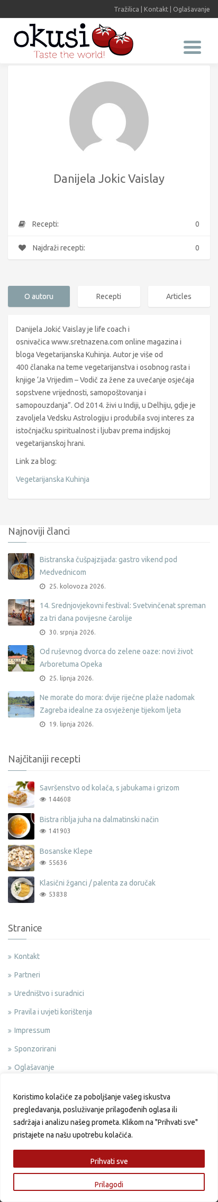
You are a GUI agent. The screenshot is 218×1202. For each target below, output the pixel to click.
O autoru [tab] (38, 296)
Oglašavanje (191, 9)
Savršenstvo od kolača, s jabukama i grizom (109, 788)
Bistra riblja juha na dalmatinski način (99, 819)
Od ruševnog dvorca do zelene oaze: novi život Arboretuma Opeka (116, 657)
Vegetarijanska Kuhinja (52, 479)
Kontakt (156, 9)
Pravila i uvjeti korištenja (53, 1012)
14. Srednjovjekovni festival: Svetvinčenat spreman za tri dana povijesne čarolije (123, 611)
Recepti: (115, 224)
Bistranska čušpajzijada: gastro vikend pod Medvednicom (108, 565)
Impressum (32, 1030)
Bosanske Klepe (66, 851)
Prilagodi (109, 1184)
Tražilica (126, 9)
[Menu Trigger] (192, 46)
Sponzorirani (35, 1049)
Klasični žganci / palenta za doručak (98, 883)
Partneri (27, 975)
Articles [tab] (179, 296)
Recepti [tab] (108, 296)
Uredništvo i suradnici (49, 993)
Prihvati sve (109, 1161)
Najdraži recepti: (115, 248)
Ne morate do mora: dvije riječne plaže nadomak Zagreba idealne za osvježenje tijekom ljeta (117, 703)
